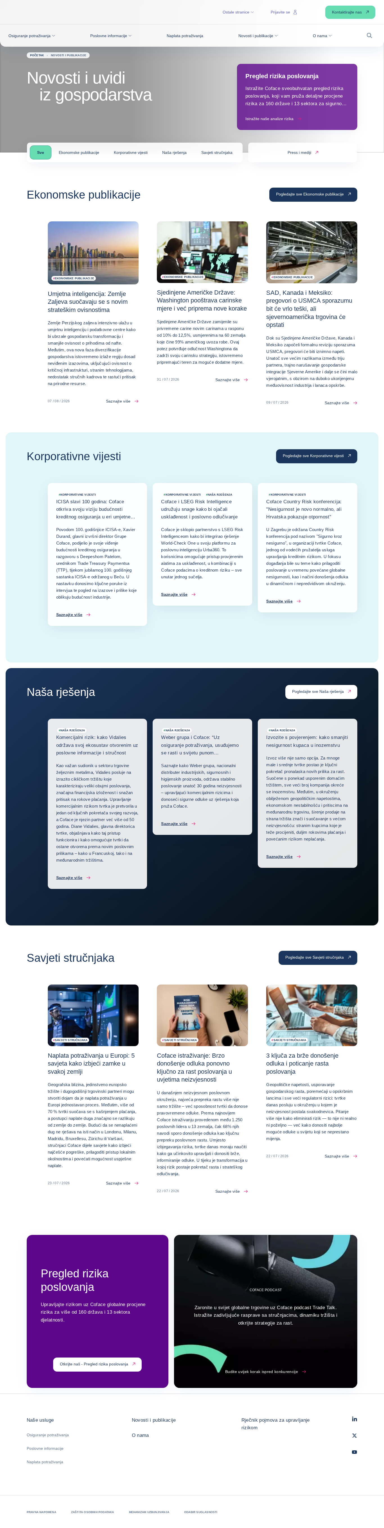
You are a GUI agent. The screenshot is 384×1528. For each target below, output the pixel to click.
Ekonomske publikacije (79, 152)
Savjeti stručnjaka (216, 152)
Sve (40, 152)
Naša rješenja (174, 152)
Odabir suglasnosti (201, 1512)
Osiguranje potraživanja (48, 1435)
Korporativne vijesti (131, 152)
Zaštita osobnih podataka (92, 1512)
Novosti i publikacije (154, 1420)
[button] (31, 36)
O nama (140, 1435)
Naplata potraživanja (45, 1462)
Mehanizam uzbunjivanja (149, 1512)
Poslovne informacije (45, 1448)
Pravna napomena (41, 1512)
